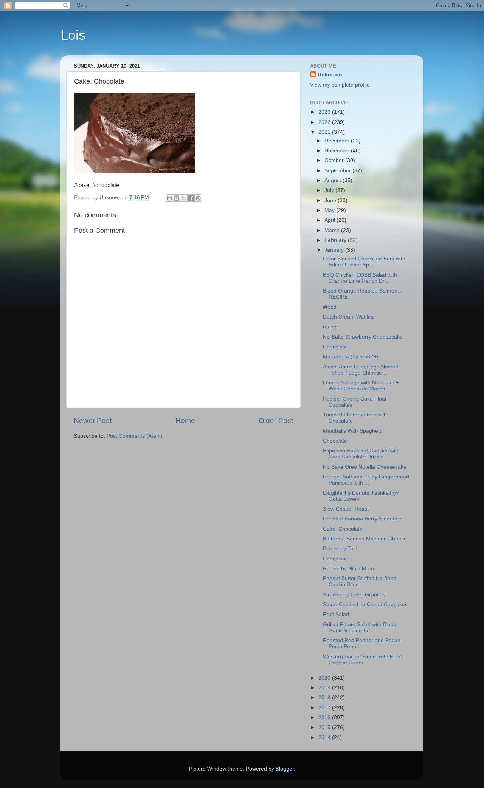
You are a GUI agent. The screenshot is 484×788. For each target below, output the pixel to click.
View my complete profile (340, 85)
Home (185, 420)
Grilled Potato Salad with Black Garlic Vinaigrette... (359, 627)
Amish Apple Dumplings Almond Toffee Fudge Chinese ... (361, 370)
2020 (325, 678)
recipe (330, 327)
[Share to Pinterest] (198, 198)
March (332, 230)
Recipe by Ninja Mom (348, 568)
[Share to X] (184, 198)
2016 (325, 717)
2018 (325, 697)
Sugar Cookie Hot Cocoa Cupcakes (365, 604)
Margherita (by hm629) (350, 356)
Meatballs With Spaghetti (352, 431)
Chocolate (335, 347)
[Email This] (169, 198)
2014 (325, 737)
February (336, 240)
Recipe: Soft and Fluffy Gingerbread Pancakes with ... (366, 480)
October (334, 160)
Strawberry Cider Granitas (354, 595)
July (329, 190)
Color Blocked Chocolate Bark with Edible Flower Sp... (364, 262)
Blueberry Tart (340, 548)
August (333, 180)
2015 (325, 727)
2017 (325, 708)
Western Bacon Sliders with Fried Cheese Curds (362, 660)
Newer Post (93, 420)
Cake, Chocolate (343, 529)
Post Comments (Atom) (135, 436)
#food (330, 307)
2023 (325, 112)
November (337, 150)
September (338, 170)
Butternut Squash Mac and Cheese (365, 539)
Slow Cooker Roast (346, 509)
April (330, 220)
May (330, 210)
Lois (72, 35)
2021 (325, 132)
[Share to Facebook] (191, 198)
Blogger (285, 769)
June (331, 200)
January (334, 250)
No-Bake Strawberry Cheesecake (363, 337)
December (337, 141)
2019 (325, 687)
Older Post (276, 420)
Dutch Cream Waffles (348, 317)
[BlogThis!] (176, 198)
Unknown (330, 74)
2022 (325, 122)
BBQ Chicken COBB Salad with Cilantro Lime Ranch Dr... (360, 278)
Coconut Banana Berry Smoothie (362, 519)
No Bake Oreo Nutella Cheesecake (364, 467)
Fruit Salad (336, 614)
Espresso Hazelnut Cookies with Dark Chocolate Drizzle (361, 454)
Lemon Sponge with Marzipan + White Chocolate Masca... (361, 386)
